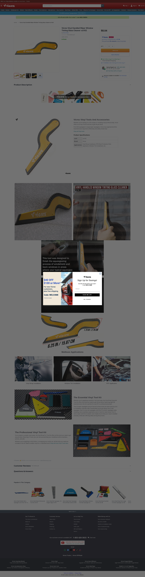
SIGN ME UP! (87, 294)
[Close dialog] (100, 273)
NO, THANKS (87, 299)
